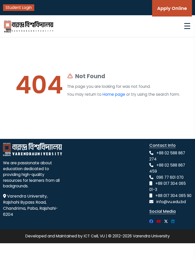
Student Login (19, 7)
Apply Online (172, 8)
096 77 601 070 (170, 177)
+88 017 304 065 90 (173, 195)
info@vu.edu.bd (171, 201)
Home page (114, 94)
